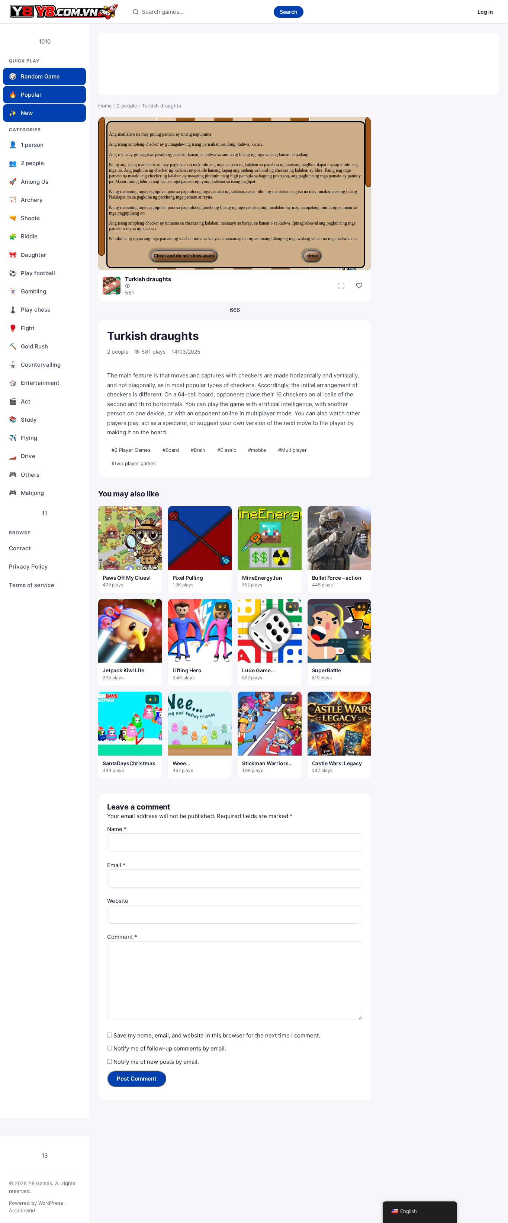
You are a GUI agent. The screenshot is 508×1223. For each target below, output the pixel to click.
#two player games (134, 463)
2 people (127, 106)
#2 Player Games (131, 450)
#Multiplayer (292, 450)
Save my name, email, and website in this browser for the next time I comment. (216, 1035)
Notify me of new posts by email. (156, 1061)
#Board (171, 450)
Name (117, 829)
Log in (485, 12)
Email (116, 865)
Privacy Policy (28, 566)
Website (117, 900)
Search (289, 12)
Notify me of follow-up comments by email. (169, 1048)
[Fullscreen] (341, 285)
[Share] (359, 285)
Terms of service (31, 585)
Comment (122, 936)
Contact (20, 548)
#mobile (257, 450)
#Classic (226, 450)
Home (105, 106)
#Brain (198, 450)
